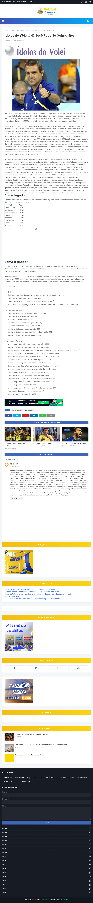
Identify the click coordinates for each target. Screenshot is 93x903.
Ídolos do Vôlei (17, 410)
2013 (47, 880)
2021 (47, 848)
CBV (34, 778)
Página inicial (9, 30)
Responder (14, 498)
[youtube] (78, 667)
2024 (46, 836)
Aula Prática (8, 778)
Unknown (14, 464)
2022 (46, 844)
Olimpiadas (8, 781)
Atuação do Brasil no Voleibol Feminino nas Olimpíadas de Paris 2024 (32, 591)
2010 (47, 892)
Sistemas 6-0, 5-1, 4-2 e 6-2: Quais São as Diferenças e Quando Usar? (41, 745)
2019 (47, 856)
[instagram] (85, 2)
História (71, 778)
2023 (47, 840)
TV (16, 781)
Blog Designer (44, 900)
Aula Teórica (19, 778)
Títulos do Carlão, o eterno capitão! (46, 443)
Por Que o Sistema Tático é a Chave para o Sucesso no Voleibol (30, 589)
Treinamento (21, 2)
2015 (47, 872)
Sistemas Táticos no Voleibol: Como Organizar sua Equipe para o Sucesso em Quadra (38, 594)
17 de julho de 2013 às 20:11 (18, 466)
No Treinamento (82, 778)
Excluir (21, 498)
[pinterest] (90, 2)
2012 (47, 884)
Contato (31, 2)
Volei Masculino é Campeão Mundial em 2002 (32, 734)
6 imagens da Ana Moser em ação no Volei (17, 444)
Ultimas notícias (8, 2)
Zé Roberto (19, 30)
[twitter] (81, 2)
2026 (46, 828)
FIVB (52, 778)
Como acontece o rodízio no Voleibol (29, 755)
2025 (47, 832)
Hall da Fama (61, 778)
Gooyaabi (64, 900)
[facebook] (78, 2)
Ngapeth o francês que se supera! (74, 443)
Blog (28, 778)
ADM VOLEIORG (11, 40)
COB (40, 778)
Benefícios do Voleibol (13, 596)
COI (46, 778)
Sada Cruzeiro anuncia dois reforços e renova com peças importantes (33, 599)
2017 (47, 864)
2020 (46, 852)
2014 (47, 876)
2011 (47, 888)
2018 (47, 860)
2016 (47, 868)
